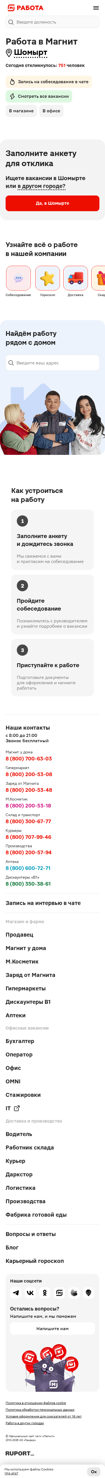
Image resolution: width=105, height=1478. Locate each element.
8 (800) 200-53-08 (29, 774)
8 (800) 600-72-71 (28, 868)
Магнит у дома (26, 948)
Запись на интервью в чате (43, 903)
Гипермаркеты (26, 988)
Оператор (19, 1054)
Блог (12, 1247)
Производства (26, 1201)
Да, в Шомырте (52, 203)
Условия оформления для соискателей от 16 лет (44, 1416)
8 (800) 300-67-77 (28, 821)
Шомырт (30, 52)
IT (8, 1108)
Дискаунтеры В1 (28, 1001)
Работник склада (30, 1147)
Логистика (21, 1187)
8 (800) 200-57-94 (29, 852)
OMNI (13, 1081)
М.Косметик (22, 961)
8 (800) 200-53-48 (29, 790)
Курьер (15, 1161)
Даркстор (19, 1174)
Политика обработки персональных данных (40, 1410)
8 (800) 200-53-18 (28, 806)
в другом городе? (42, 186)
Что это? (11, 1473)
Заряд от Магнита (30, 975)
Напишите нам (52, 1328)
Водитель (19, 1134)
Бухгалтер (20, 1041)
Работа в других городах (25, 1423)
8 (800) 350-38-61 (28, 884)
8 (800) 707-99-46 (28, 837)
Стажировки (23, 1094)
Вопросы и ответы (31, 1234)
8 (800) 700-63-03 (29, 759)
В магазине (21, 110)
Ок (94, 1471)
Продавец (19, 934)
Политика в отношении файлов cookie (36, 1403)
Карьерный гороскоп (35, 1261)
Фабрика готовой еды (36, 1214)
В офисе (51, 110)
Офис (13, 1068)
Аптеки (16, 1015)
